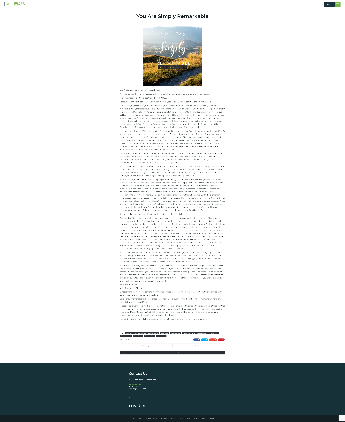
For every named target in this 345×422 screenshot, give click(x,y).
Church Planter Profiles (189, 333)
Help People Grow (149, 336)
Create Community (126, 336)
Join (181, 418)
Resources (164, 418)
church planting (201, 333)
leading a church (161, 336)
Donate (196, 418)
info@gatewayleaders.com (146, 379)
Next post (198, 346)
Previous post (147, 346)
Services (174, 418)
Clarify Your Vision (213, 333)
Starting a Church (151, 418)
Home (133, 418)
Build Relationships (153, 333)
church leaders (164, 333)
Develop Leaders (138, 336)
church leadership (175, 333)
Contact (211, 418)
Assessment (129, 333)
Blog (188, 418)
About (140, 418)
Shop (203, 418)
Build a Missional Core (140, 333)
